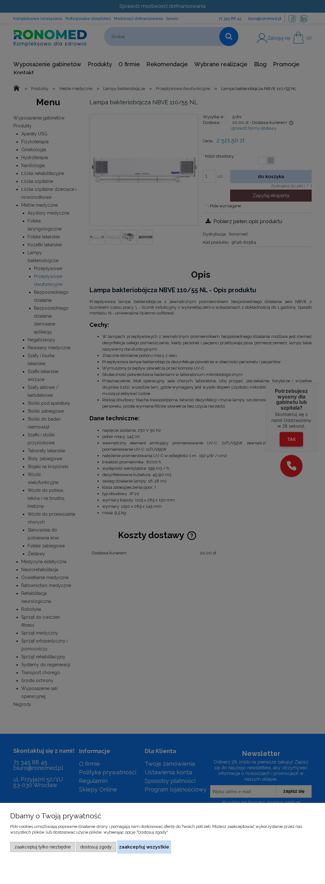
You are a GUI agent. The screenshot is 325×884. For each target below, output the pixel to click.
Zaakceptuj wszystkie (144, 846)
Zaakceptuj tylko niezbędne (43, 846)
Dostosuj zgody (96, 846)
